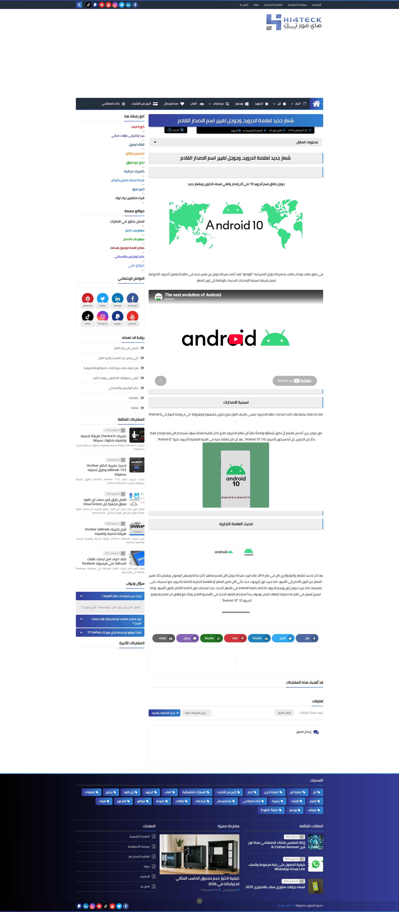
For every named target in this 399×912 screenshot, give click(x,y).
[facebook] (135, 5)
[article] (194, 662)
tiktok (134, 408)
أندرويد (165, 274)
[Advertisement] (199, 66)
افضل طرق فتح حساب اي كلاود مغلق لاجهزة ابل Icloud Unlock (104, 501)
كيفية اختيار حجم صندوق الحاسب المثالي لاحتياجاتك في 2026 (207, 881)
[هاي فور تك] (293, 22)
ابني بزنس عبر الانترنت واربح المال (118, 358)
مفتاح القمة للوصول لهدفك (127, 247)
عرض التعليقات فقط (195, 712)
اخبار (298, 103)
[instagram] (115, 5)
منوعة (160, 801)
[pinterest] (102, 5)
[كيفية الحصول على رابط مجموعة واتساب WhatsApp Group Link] (315, 864)
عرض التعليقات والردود (163, 712)
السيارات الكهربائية (194, 792)
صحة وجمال (171, 103)
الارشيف (145, 876)
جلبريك (276, 801)
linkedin (133, 398)
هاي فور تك (284, 905)
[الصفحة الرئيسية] (316, 103)
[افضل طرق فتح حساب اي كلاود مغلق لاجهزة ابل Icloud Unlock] (136, 498)
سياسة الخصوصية (297, 4)
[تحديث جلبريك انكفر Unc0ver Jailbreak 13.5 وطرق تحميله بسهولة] (136, 464)
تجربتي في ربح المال (126, 348)
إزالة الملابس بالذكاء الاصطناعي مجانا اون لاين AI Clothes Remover (276, 844)
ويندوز (239, 103)
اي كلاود (129, 792)
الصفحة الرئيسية (253, 130)
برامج (109, 792)
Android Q (155, 414)
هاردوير (121, 801)
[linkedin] (128, 5)
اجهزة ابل (296, 792)
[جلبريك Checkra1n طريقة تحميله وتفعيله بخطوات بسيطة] (136, 435)
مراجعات (218, 103)
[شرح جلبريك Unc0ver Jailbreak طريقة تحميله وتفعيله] (136, 528)
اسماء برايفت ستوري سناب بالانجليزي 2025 (275, 887)
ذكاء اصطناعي (111, 103)
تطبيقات (90, 792)
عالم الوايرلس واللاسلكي (123, 388)
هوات (102, 801)
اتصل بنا (244, 4)
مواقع (141, 801)
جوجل (231, 575)
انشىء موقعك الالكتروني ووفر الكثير (115, 378)
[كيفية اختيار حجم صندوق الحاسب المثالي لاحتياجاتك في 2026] (199, 854)
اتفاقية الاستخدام (273, 4)
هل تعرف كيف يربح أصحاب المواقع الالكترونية (111, 368)
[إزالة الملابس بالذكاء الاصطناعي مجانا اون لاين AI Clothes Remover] (315, 841)
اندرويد (259, 103)
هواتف (312, 810)
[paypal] (95, 5)
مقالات (180, 801)
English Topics (269, 810)
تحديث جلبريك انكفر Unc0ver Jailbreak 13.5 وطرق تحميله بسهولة (106, 469)
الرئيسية (316, 4)
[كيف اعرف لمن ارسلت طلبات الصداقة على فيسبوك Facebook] (136, 558)
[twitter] (122, 5)
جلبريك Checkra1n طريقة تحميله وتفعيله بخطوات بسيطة (103, 438)
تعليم (313, 801)
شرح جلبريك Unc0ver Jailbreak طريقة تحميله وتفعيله (105, 531)
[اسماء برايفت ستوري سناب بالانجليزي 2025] (315, 886)
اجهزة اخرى (271, 792)
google (247, 274)
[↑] (199, 901)
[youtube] (108, 5)
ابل (279, 103)
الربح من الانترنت (141, 103)
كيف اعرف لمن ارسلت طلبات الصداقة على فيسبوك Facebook (104, 561)
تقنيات (295, 801)
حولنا (256, 4)
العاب (194, 103)
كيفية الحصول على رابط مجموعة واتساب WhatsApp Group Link (277, 866)
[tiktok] (88, 5)
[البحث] (79, 5)
